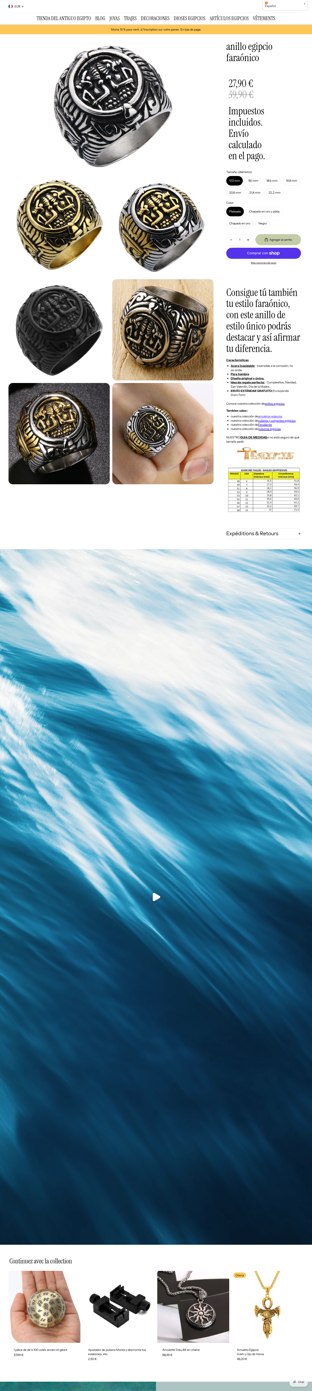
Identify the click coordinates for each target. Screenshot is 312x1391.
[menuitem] (64, 18)
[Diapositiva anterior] (14, 1307)
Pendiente (265, 425)
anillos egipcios (275, 403)
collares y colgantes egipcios (277, 420)
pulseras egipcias (269, 429)
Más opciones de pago (263, 262)
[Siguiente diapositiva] (74, 1307)
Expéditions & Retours (252, 533)
